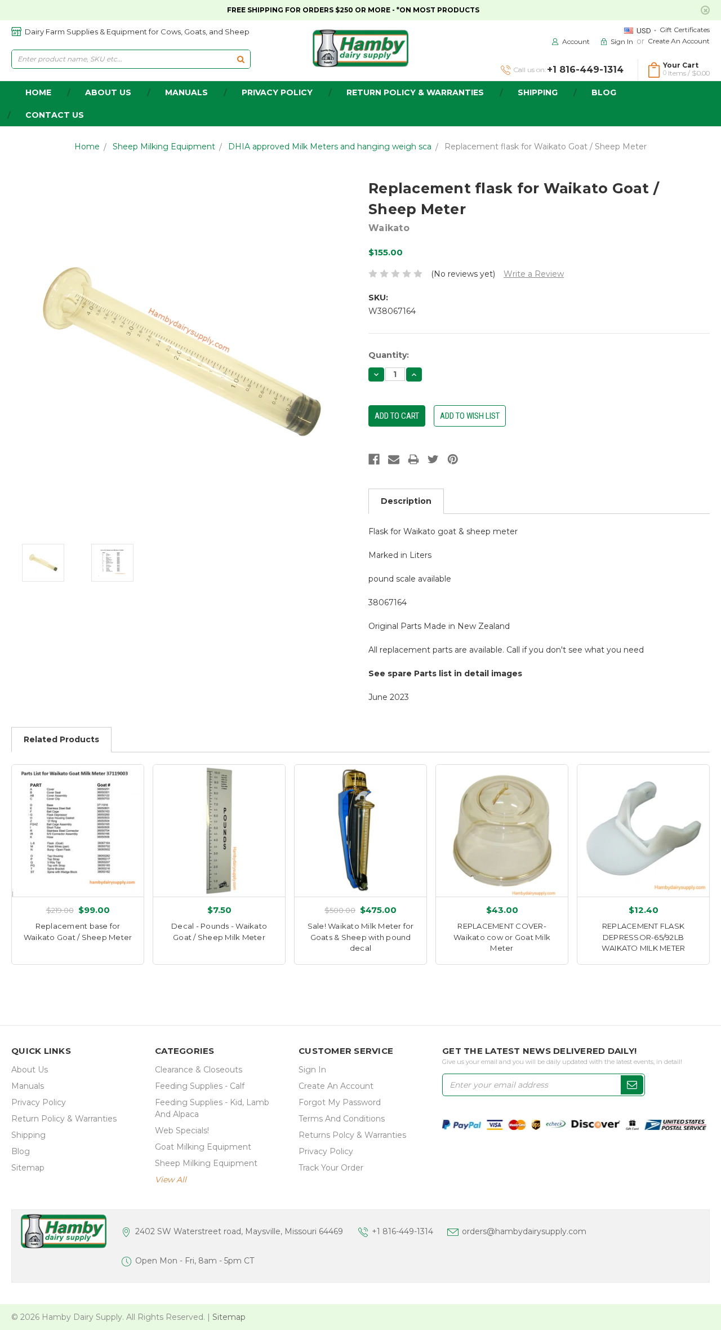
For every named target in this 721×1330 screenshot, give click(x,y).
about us (108, 92)
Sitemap (27, 1168)
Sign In (312, 1070)
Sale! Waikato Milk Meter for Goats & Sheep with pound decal (361, 936)
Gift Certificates (685, 29)
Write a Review (534, 274)
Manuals (186, 92)
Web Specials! (182, 1130)
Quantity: (388, 355)
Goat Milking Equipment (203, 1147)
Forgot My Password (340, 1102)
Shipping (538, 92)
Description (406, 501)
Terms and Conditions (342, 1119)
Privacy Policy (277, 92)
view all (170, 1179)
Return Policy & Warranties (415, 92)
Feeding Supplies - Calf (199, 1086)
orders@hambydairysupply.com (524, 1231)
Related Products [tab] (61, 739)
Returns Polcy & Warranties (352, 1135)
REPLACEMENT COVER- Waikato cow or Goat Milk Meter (501, 936)
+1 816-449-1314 (402, 1231)
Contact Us (54, 115)
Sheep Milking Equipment (164, 146)
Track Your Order (331, 1168)
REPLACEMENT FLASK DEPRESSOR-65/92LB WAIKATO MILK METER (644, 936)
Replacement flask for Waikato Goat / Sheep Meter (545, 146)
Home (87, 146)
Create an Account (679, 41)
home (38, 92)
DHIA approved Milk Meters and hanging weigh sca (329, 146)
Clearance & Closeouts (198, 1070)
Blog (603, 92)
